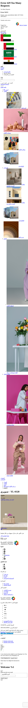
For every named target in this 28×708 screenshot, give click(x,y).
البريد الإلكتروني (6, 674)
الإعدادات (3, 479)
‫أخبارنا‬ (5, 577)
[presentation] (1, 537)
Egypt (15, 63)
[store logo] (12, 25)
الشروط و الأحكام (8, 622)
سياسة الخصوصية (8, 621)
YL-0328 (3, 498)
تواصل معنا (3, 32)
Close (4, 633)
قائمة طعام (3, 87)
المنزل (5, 482)
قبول (2, 633)
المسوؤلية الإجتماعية (9, 578)
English (2, 67)
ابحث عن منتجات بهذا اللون (7, 499)
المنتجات (6, 167)
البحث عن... (10, 83)
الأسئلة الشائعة (7, 585)
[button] (14, 38)
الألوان (5, 91)
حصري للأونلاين (7, 590)
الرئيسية (6, 593)
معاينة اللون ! (4, 528)
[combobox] (7, 80)
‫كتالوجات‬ (6, 591)
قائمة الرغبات (7, 71)
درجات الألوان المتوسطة (10, 486)
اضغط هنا (3, 632)
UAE (15, 49)
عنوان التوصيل (4, 26)
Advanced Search (5, 84)
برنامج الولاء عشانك (8, 594)
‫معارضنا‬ (6, 575)
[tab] (14, 87)
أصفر (5, 485)
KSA (15, 56)
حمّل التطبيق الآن (5, 536)
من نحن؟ (6, 574)
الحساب (3, 478)
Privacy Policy (9, 633)
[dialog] (14, 638)
